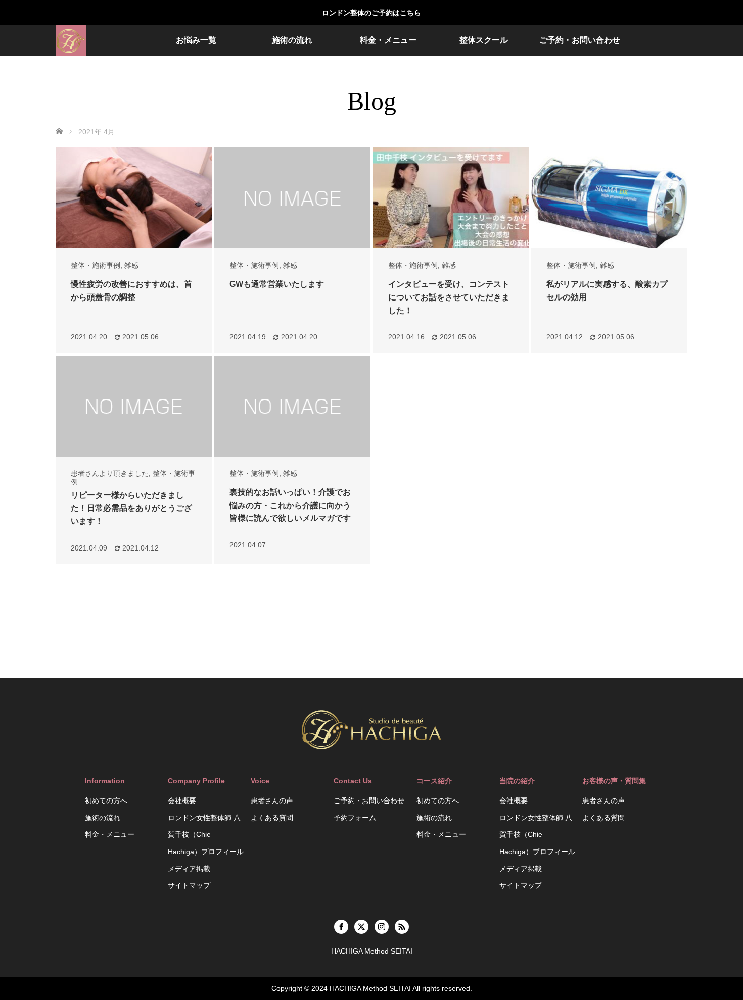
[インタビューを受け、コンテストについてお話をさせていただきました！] (451, 197)
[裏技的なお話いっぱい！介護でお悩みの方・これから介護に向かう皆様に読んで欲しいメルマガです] (292, 406)
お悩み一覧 (196, 40)
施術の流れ (292, 40)
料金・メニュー (388, 40)
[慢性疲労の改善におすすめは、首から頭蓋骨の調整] (134, 197)
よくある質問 (272, 818)
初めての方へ (106, 800)
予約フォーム (355, 818)
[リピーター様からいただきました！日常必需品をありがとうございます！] (134, 406)
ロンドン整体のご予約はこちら (371, 13)
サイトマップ (189, 885)
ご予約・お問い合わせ (579, 40)
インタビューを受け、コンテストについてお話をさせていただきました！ (448, 297)
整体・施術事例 (95, 265)
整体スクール (483, 40)
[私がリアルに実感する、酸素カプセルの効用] (609, 197)
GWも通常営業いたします (276, 284)
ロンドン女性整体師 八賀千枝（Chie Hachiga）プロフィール (206, 835)
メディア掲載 (189, 869)
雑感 (131, 265)
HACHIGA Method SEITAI (370, 988)
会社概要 (182, 800)
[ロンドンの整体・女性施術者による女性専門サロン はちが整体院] (71, 40)
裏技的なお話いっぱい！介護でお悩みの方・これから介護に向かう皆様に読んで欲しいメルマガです (290, 505)
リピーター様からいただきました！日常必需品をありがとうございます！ (131, 508)
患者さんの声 (272, 800)
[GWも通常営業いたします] (292, 197)
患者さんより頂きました (110, 473)
